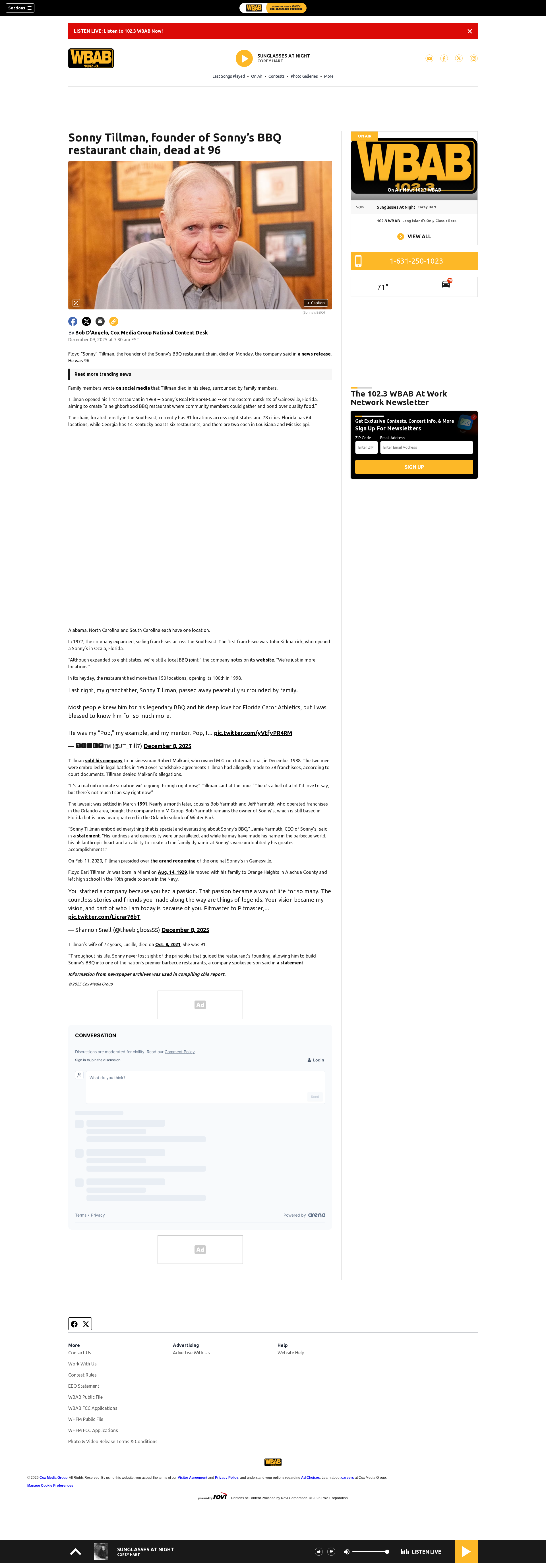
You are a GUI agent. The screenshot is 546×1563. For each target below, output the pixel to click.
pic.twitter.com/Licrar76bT (104, 916)
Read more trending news (103, 374)
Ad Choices (310, 1478)
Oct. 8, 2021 (168, 944)
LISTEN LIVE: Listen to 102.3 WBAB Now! (118, 31)
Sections (16, 8)
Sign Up (414, 467)
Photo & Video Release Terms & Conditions (113, 1441)
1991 (142, 803)
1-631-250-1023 (416, 261)
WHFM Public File (85, 1419)
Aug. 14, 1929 (172, 872)
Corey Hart (270, 61)
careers (347, 1478)
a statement (86, 835)
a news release (314, 353)
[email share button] (100, 321)
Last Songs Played (229, 76)
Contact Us (79, 1352)
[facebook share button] (72, 321)
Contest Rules (82, 1374)
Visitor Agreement (192, 1478)
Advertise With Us (191, 1352)
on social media (133, 388)
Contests (276, 76)
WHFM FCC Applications (93, 1430)
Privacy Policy (226, 1478)
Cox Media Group (53, 1478)
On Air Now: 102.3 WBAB (414, 189)
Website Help (291, 1352)
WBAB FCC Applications (92, 1408)
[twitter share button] (86, 321)
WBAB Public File (85, 1397)
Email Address (392, 438)
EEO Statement (83, 1386)
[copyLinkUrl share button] (113, 321)
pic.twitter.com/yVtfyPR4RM (253, 733)
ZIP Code (363, 438)
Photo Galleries (304, 76)
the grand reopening (173, 860)
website (265, 659)
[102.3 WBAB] (273, 8)
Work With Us (82, 1363)
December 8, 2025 (167, 746)
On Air (256, 76)
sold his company (104, 760)
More (329, 76)
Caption (316, 303)
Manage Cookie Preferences (50, 1486)
